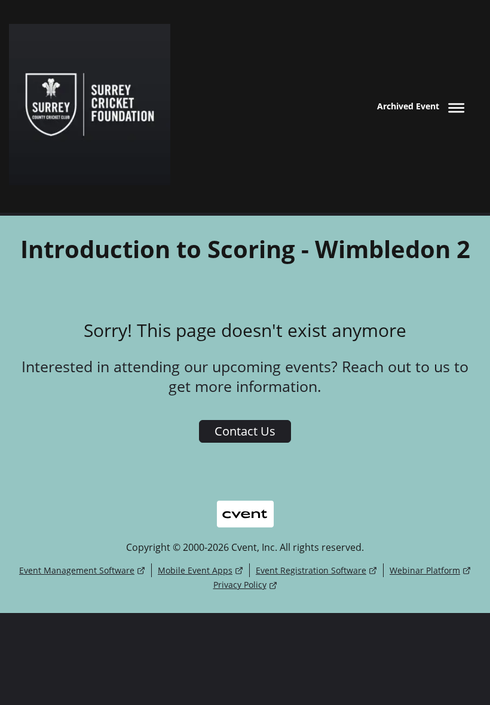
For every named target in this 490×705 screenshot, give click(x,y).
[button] (423, 106)
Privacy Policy (240, 584)
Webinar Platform (425, 570)
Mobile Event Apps (195, 570)
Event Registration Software (311, 570)
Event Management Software (76, 570)
